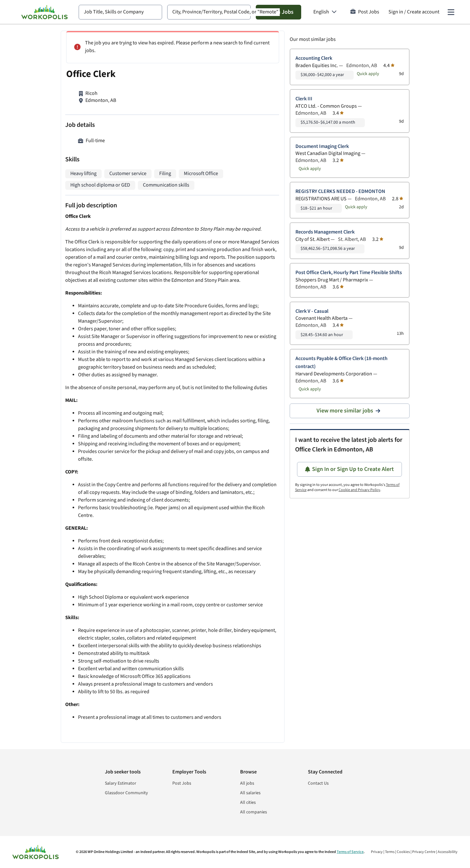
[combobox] (120, 12)
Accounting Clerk (313, 58)
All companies (253, 812)
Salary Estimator (120, 783)
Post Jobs (368, 12)
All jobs (247, 783)
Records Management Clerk (325, 232)
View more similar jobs (345, 410)
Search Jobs (278, 12)
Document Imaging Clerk (322, 146)
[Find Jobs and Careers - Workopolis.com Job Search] (44, 12)
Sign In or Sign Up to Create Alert (353, 469)
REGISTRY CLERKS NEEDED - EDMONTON (340, 191)
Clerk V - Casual (311, 311)
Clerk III (303, 99)
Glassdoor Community (126, 793)
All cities (248, 802)
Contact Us (318, 783)
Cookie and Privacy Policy (359, 490)
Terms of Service (350, 851)
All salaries (250, 793)
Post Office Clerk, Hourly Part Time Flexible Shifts (348, 272)
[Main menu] (451, 12)
